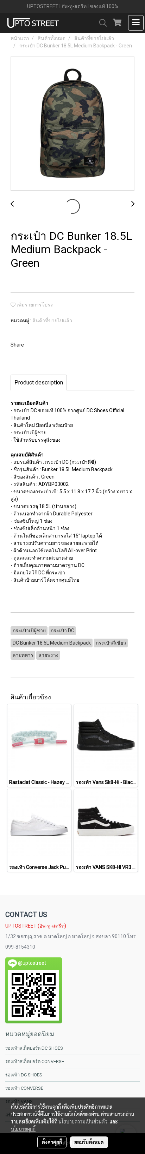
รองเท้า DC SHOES (23, 1074)
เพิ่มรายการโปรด (34, 305)
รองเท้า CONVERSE (24, 1088)
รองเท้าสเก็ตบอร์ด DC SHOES (34, 1048)
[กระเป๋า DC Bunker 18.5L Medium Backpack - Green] (72, 124)
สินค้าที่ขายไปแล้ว (52, 320)
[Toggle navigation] (136, 23)
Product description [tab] (38, 382)
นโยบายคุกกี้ (23, 1129)
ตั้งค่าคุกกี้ (52, 1142)
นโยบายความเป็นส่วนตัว (82, 1121)
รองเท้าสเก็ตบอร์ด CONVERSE (34, 1061)
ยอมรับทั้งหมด (89, 1142)
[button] (101, 23)
